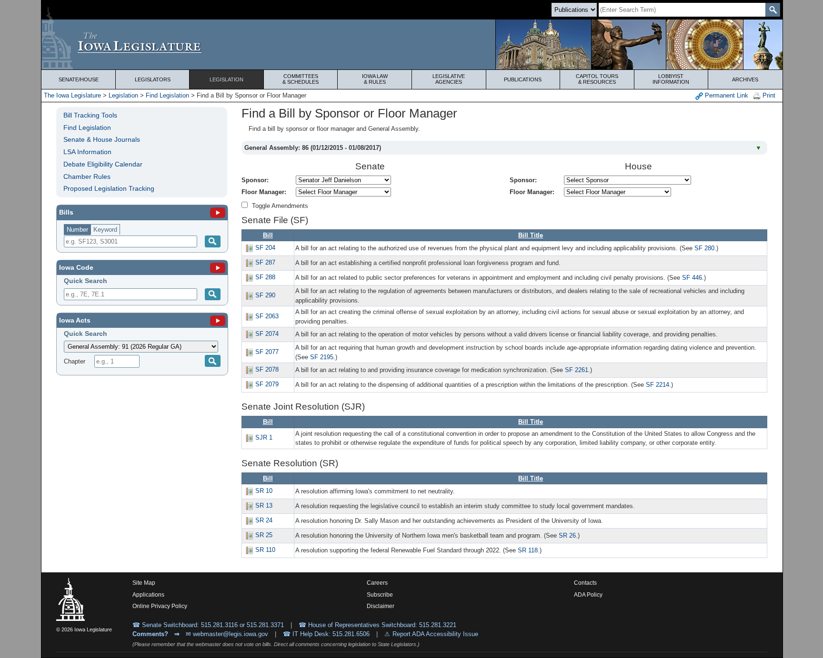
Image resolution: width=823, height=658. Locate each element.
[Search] (213, 241)
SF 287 (265, 262)
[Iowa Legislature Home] (411, 44)
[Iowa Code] (217, 267)
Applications (148, 594)
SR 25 (263, 535)
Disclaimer (380, 606)
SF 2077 (267, 351)
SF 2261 (576, 369)
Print (768, 95)
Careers (377, 582)
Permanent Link (725, 95)
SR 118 (528, 550)
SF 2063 (267, 316)
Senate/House (79, 79)
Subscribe (380, 594)
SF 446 (692, 277)
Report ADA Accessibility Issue (435, 634)
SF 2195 (321, 357)
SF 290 (265, 295)
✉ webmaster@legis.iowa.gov (227, 634)
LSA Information (87, 152)
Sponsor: (255, 180)
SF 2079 (267, 384)
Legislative (448, 79)
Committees (300, 79)
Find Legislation (167, 95)
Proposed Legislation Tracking (108, 188)
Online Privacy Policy (159, 606)
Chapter (74, 361)
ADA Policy (588, 594)
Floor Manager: (263, 192)
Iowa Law (375, 79)
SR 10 (263, 490)
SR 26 (567, 535)
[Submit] (213, 294)
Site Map (143, 582)
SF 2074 (267, 333)
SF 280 (704, 248)
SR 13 (263, 505)
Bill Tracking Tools (90, 115)
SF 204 (265, 247)
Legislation (226, 79)
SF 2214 (657, 384)
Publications (523, 79)
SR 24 (263, 520)
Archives (745, 79)
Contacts (585, 582)
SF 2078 (267, 369)
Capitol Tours (597, 79)
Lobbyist (670, 79)
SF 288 (265, 277)
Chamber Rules (86, 176)
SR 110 (265, 549)
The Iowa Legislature (72, 95)
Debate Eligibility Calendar (102, 164)
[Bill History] (249, 247)
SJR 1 (263, 437)
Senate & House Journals (101, 139)
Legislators (153, 79)
